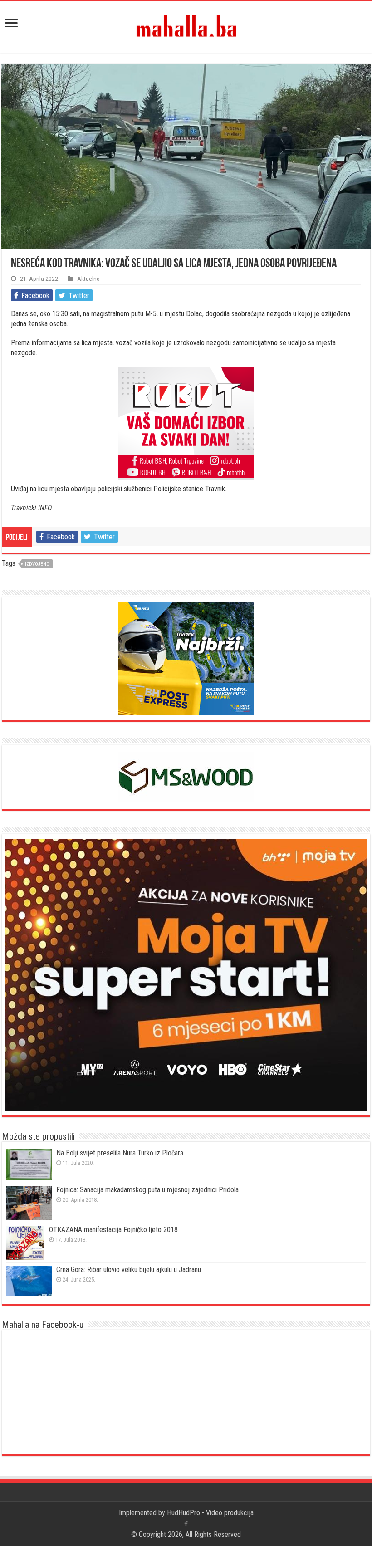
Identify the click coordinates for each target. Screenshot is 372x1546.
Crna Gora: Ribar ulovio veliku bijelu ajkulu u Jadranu (128, 1269)
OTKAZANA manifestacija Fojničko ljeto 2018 (113, 1229)
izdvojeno (37, 564)
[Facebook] (186, 1523)
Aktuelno (88, 278)
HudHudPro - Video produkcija (210, 1512)
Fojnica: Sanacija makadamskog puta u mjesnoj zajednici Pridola (147, 1189)
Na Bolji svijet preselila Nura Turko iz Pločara (119, 1153)
